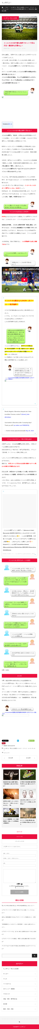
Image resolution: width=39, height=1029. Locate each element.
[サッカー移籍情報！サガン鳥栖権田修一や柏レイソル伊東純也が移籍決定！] (11, 812)
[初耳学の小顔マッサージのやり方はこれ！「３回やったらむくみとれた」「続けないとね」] (11, 794)
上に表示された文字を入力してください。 (19, 886)
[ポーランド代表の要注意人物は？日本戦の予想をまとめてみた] (28, 813)
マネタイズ (6, 994)
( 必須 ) (6, 853)
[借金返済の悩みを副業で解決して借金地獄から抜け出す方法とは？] (11, 774)
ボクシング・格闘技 (9, 989)
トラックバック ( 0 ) (19, 841)
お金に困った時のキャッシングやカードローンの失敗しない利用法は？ (27, 802)
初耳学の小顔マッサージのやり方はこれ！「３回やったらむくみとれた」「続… (11, 803)
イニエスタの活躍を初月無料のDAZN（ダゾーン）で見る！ (18, 378)
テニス (5, 978)
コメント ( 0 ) (20, 836)
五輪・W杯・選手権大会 (10, 999)
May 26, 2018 (30, 430)
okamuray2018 (11, 745)
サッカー (5, 973)
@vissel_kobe (25, 414)
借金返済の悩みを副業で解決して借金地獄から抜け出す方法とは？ (11, 784)
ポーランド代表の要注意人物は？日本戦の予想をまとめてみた (27, 822)
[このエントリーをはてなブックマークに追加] (18, 741)
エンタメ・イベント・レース (18, 48)
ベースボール (7, 984)
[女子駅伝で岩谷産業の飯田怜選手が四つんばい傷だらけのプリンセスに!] (28, 774)
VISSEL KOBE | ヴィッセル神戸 (12, 553)
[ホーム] (2, 7)
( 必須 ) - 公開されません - (11, 858)
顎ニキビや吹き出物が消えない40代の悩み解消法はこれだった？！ (18, 905)
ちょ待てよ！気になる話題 (10, 18)
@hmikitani (8, 417)
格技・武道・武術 (8, 1009)
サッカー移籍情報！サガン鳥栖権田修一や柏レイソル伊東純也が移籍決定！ (11, 821)
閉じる (10, 124)
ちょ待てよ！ (7, 2)
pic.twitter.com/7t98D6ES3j (21, 425)
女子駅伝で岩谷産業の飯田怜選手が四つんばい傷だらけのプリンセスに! (27, 784)
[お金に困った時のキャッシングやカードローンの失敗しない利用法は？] (28, 793)
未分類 (5, 1004)
